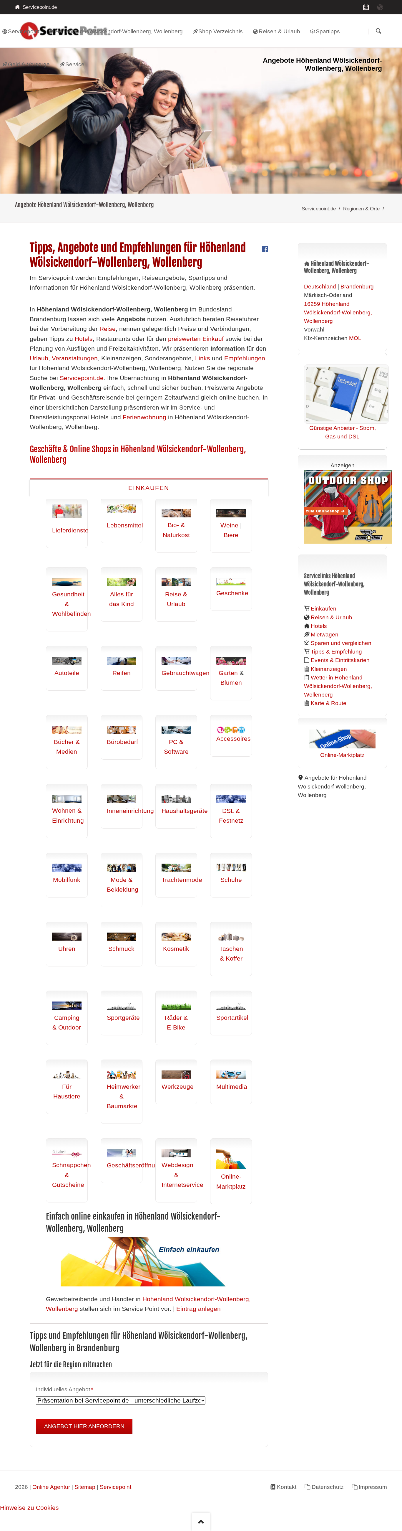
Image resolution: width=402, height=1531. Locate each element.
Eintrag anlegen (198, 1308)
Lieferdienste (70, 530)
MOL (355, 338)
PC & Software (176, 746)
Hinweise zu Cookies (29, 1507)
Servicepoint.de (319, 209)
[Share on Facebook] (265, 249)
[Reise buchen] (380, 7)
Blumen (231, 682)
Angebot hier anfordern (84, 1426)
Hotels (84, 338)
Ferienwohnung (144, 417)
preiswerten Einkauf (196, 338)
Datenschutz (327, 1487)
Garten (228, 673)
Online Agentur (51, 1487)
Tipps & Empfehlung (336, 652)
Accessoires (233, 738)
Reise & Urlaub (176, 599)
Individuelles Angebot (64, 1390)
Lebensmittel (125, 525)
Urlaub (39, 358)
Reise (107, 328)
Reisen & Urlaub (331, 617)
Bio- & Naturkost (176, 530)
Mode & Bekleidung (122, 884)
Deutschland (320, 286)
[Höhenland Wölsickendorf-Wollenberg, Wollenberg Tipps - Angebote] (201, 121)
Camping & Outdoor (66, 1022)
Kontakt (286, 1487)
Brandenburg (357, 286)
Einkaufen (148, 487)
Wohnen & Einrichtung (68, 815)
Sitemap (84, 1487)
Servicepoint (115, 1487)
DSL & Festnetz (231, 815)
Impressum (373, 1487)
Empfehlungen (244, 358)
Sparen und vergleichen (341, 643)
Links (202, 358)
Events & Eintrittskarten (340, 660)
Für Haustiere (66, 1091)
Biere (231, 535)
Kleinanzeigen (329, 669)
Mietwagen (324, 634)
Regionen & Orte (361, 209)
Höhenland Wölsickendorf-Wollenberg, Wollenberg (338, 312)
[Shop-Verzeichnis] (366, 7)
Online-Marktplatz (231, 1181)
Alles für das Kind (121, 599)
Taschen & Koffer (231, 953)
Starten (378, 31)
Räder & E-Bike (176, 1022)
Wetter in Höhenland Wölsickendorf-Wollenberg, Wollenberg (338, 686)
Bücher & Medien (67, 746)
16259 (312, 304)
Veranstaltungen (75, 358)
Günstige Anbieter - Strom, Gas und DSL (342, 432)
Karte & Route (328, 703)
